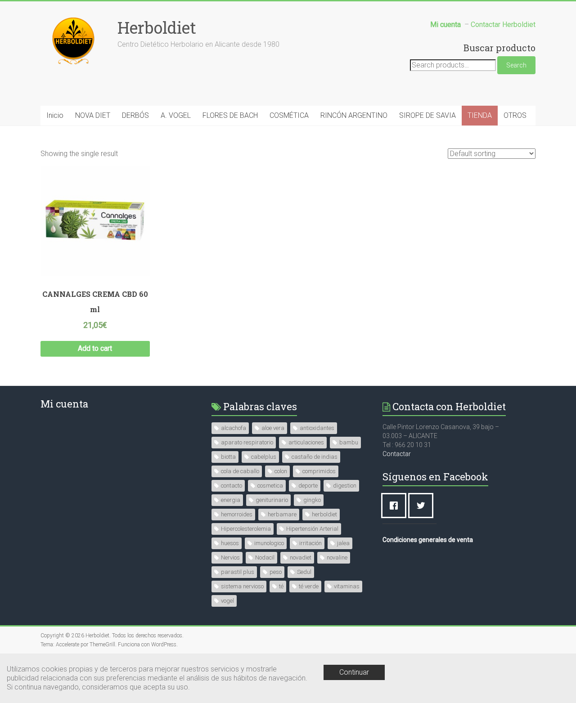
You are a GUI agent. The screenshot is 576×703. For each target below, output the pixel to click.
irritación (310, 543)
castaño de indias (315, 456)
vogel (227, 600)
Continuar (354, 672)
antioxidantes (317, 428)
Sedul (304, 572)
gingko (312, 500)
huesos (230, 543)
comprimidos (319, 471)
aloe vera (272, 428)
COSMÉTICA (289, 115)
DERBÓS (135, 115)
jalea (343, 543)
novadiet (300, 557)
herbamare (282, 514)
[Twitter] (423, 505)
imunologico (269, 543)
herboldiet (324, 514)
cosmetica (270, 485)
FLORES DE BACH (230, 115)
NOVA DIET (92, 115)
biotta (228, 456)
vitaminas (347, 586)
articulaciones (306, 442)
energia (230, 500)
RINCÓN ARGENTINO (353, 115)
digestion (344, 485)
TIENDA (480, 115)
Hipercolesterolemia (246, 528)
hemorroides (236, 514)
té (281, 586)
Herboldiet (156, 27)
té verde (309, 586)
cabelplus (263, 456)
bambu (348, 442)
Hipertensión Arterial (312, 528)
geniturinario (272, 500)
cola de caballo (240, 471)
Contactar (396, 453)
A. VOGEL (176, 115)
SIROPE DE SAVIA (427, 115)
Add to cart (95, 348)
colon (280, 471)
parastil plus (237, 572)
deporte (308, 485)
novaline (337, 557)
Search (516, 65)
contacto (231, 485)
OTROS (515, 115)
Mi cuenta (64, 403)
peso (276, 572)
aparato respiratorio (247, 442)
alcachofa (233, 428)
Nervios (230, 557)
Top (554, 682)
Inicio (54, 115)
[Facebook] (396, 505)
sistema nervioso (242, 586)
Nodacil (264, 557)
